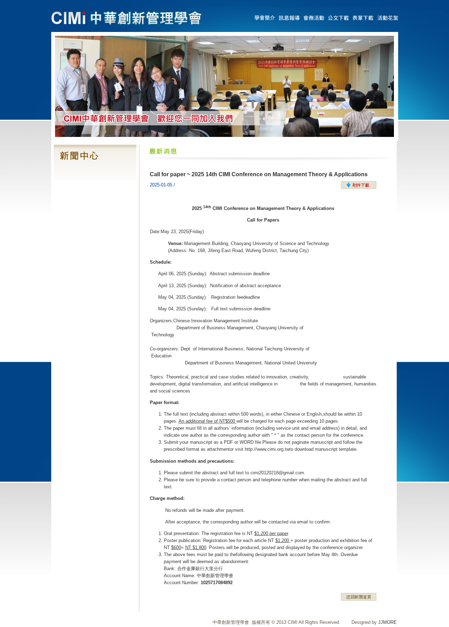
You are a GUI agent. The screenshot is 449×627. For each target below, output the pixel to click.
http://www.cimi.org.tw (267, 449)
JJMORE (387, 622)
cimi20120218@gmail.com (277, 472)
